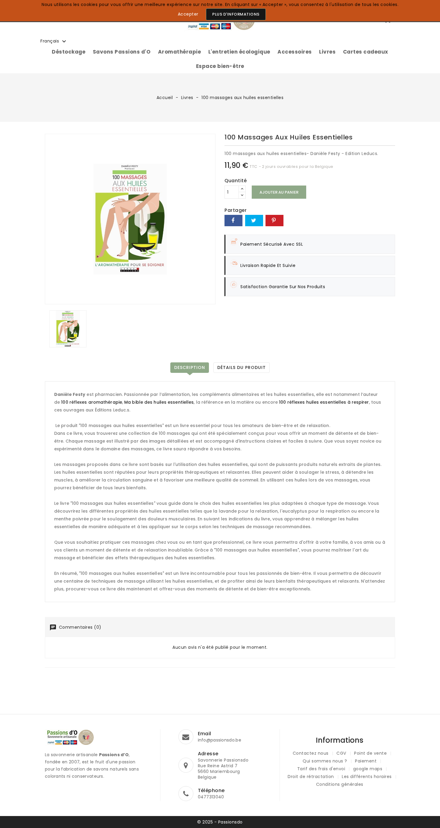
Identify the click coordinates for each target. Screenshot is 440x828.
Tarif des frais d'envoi (321, 769)
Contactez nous (311, 753)
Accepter (188, 14)
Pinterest (274, 220)
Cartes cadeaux (365, 51)
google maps (368, 769)
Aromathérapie (179, 51)
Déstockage (68, 51)
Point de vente (370, 753)
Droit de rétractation (311, 777)
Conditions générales (339, 784)
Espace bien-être (220, 66)
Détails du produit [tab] (241, 367)
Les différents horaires (367, 777)
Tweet (254, 220)
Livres (327, 51)
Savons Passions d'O (122, 51)
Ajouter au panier (279, 192)
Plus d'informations (236, 14)
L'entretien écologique (239, 51)
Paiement (366, 761)
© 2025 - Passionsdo (220, 822)
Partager (233, 220)
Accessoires (294, 51)
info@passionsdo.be (219, 740)
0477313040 (211, 797)
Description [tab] (189, 367)
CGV (341, 753)
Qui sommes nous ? (325, 761)
